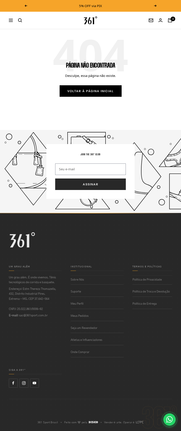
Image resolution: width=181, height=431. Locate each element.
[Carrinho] (170, 20)
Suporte (76, 291)
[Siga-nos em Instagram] (23, 383)
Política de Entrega (144, 303)
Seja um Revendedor (84, 328)
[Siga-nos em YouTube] (34, 383)
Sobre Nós (77, 279)
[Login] (160, 20)
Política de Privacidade (147, 279)
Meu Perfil (77, 303)
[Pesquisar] (20, 20)
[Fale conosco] (169, 419)
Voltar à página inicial (90, 91)
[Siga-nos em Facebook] (13, 383)
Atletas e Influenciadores (86, 340)
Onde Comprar (80, 352)
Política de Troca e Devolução (151, 291)
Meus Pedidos (80, 316)
